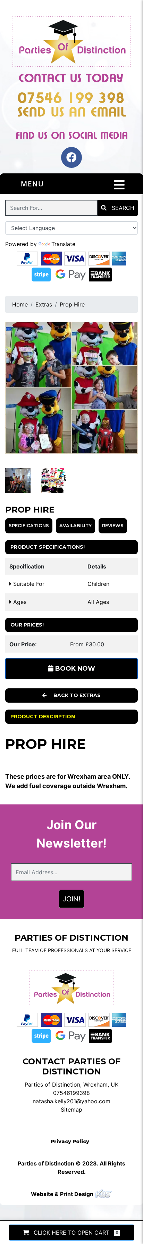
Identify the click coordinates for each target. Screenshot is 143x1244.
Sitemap (71, 1109)
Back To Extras (76, 695)
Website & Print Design (63, 1193)
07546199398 (71, 1092)
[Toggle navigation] (119, 185)
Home (20, 304)
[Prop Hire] (71, 388)
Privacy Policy (70, 1141)
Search (122, 207)
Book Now (74, 668)
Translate (63, 243)
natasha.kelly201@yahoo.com (71, 1101)
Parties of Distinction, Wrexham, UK (71, 1084)
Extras (43, 304)
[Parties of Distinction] (71, 42)
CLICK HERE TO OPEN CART (75, 1232)
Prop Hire (72, 304)
